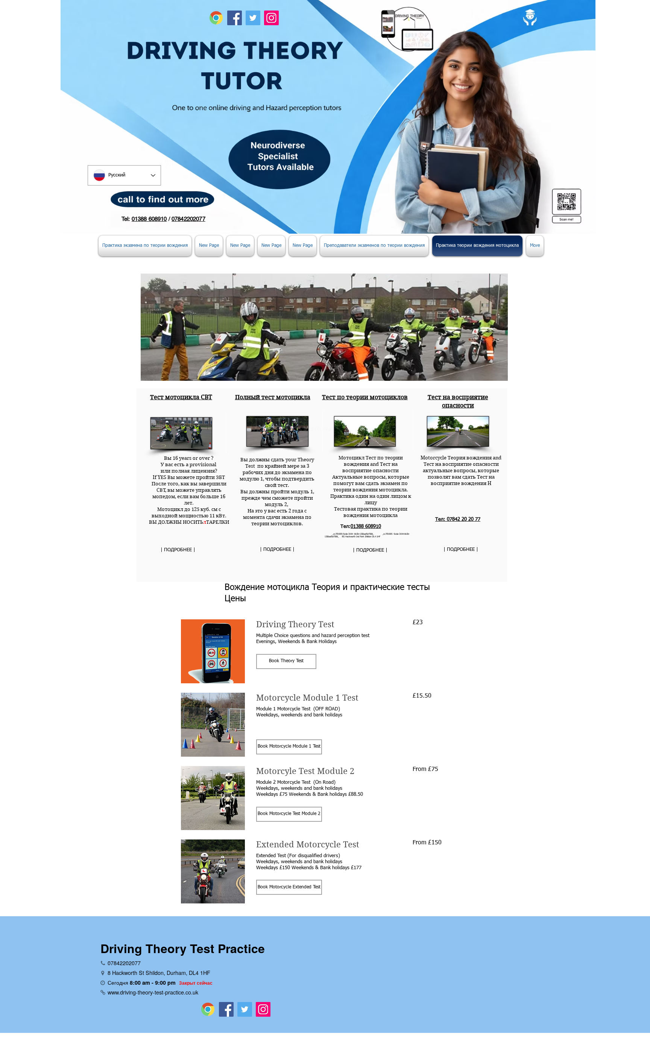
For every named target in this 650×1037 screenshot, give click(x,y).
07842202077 (188, 219)
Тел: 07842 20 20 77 (457, 519)
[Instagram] (271, 18)
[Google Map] (216, 18)
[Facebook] (234, 18)
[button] (286, 661)
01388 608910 (149, 219)
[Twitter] (253, 18)
